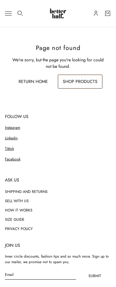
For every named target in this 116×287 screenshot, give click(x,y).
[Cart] (107, 13)
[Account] (95, 13)
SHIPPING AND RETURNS (26, 191)
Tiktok (9, 148)
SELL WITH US (17, 201)
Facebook (12, 159)
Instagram (12, 127)
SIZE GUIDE (14, 219)
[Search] (20, 13)
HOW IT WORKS (18, 210)
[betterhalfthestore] (58, 13)
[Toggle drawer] (8, 13)
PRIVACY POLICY (19, 229)
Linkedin (11, 138)
